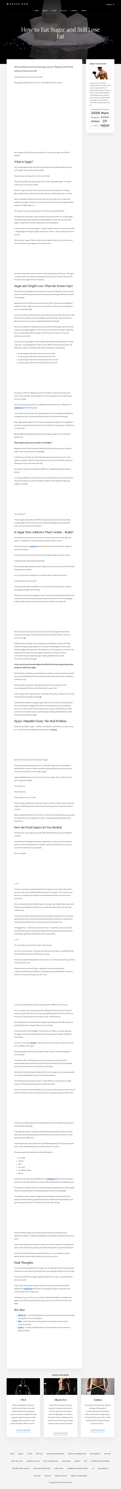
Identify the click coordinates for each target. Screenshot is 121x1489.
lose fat (33, 1043)
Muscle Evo (18, 4)
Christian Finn (94, 83)
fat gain (54, 730)
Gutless (21, 1327)
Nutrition (49, 43)
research (33, 546)
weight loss (18, 408)
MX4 (20, 1321)
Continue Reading (23, 1431)
